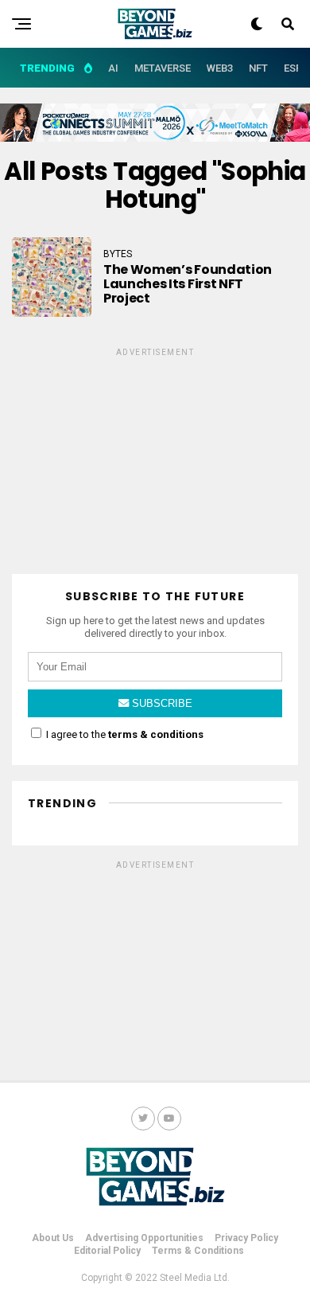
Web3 (220, 68)
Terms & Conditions (198, 1250)
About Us (53, 1238)
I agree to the (123, 734)
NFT (258, 68)
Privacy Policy (246, 1238)
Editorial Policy (107, 1250)
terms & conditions (155, 734)
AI (113, 68)
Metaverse (162, 68)
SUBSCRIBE (160, 703)
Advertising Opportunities (144, 1238)
